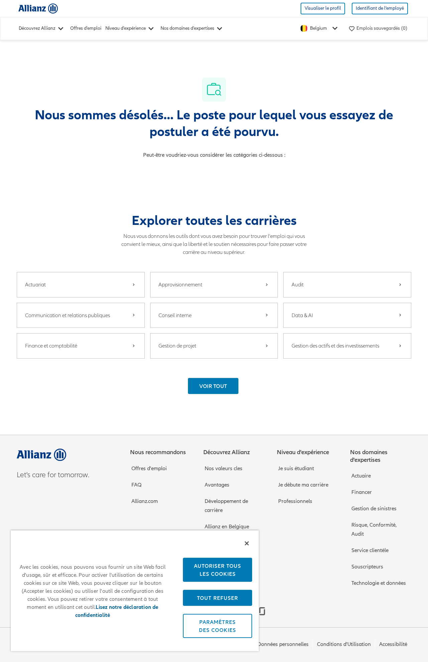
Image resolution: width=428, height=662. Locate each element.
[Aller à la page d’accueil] (38, 8)
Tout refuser (217, 598)
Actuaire (361, 476)
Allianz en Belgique (227, 526)
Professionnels (295, 501)
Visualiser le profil (323, 8)
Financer (361, 492)
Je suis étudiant (296, 468)
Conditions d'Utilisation (344, 644)
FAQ (136, 485)
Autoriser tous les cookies (217, 570)
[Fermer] (246, 543)
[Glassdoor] (262, 611)
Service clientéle (370, 550)
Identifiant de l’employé (380, 8)
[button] (213, 386)
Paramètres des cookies (217, 626)
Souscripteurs (367, 566)
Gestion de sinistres (374, 508)
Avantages (217, 485)
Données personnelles (283, 644)
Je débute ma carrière (303, 485)
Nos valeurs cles (223, 468)
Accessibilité (393, 644)
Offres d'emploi (85, 28)
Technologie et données (378, 583)
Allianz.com (144, 501)
